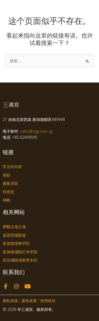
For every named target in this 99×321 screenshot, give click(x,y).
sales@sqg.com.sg (36, 131)
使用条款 (48, 301)
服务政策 (29, 301)
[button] (91, 7)
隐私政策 (10, 301)
